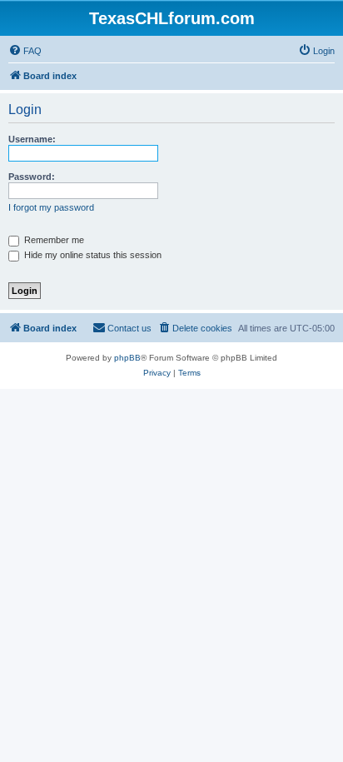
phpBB (127, 357)
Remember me (53, 240)
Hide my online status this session (92, 255)
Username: (32, 139)
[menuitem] (25, 51)
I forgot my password (51, 207)
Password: (31, 177)
